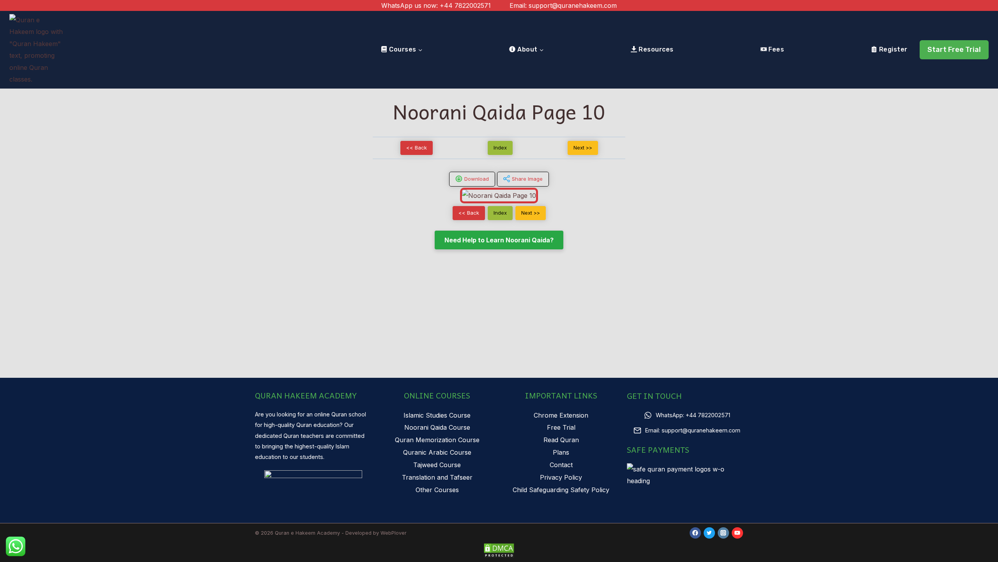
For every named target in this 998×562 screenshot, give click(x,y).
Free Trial (561, 427)
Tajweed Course (437, 465)
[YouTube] (737, 533)
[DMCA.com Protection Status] (499, 550)
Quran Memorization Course (437, 440)
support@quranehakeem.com (573, 5)
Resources (656, 49)
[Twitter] (709, 533)
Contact (561, 465)
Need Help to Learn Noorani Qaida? (499, 240)
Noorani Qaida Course (437, 427)
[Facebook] (695, 533)
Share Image (527, 179)
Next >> (582, 147)
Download (476, 179)
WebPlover (393, 533)
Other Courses (437, 490)
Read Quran (561, 440)
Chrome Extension (561, 415)
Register (893, 49)
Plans (561, 452)
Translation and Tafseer (437, 477)
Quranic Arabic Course (437, 452)
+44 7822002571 (465, 5)
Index (500, 147)
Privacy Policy (561, 477)
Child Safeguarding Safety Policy (561, 490)
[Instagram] (723, 533)
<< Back (416, 147)
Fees (776, 49)
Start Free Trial (954, 49)
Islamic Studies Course (437, 415)
